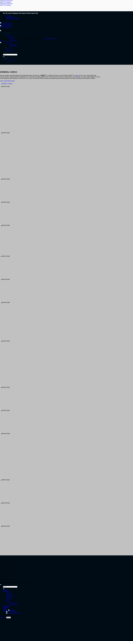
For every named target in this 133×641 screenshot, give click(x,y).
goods (78, 75)
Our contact (13, 40)
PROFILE (9, 595)
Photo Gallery (13, 44)
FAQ (7, 600)
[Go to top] (0, 584)
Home (5, 590)
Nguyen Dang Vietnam (50, 38)
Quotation (6, 52)
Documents (13, 46)
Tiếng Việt (17, 613)
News (8, 49)
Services (8, 598)
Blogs (5, 47)
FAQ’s (11, 41)
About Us (9, 592)
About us (6, 591)
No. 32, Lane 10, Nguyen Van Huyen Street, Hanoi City (20, 13)
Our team (12, 37)
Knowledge (9, 50)
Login (5, 59)
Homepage (6, 33)
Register (6, 57)
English (5, 610)
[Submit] (3, 56)
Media (8, 601)
